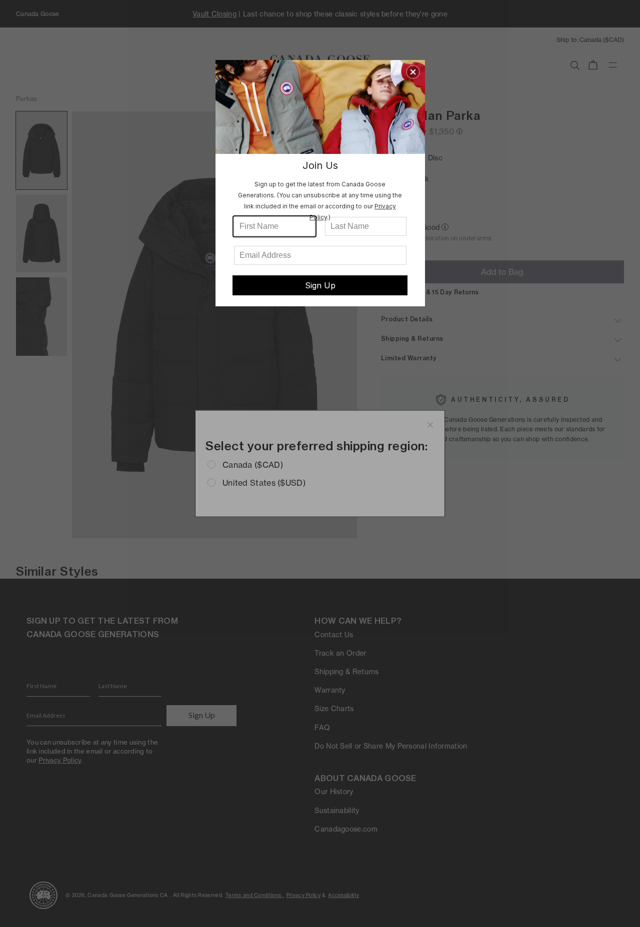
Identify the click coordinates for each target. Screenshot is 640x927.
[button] (413, 72)
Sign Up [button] (320, 285)
